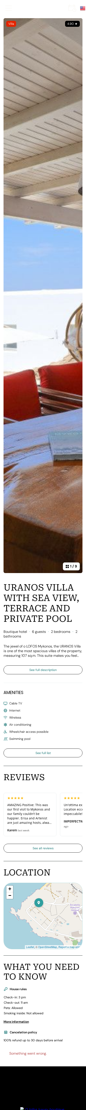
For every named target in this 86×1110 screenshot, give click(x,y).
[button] (43, 911)
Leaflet (30, 947)
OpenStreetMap (47, 947)
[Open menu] (8, 8)
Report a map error (69, 947)
